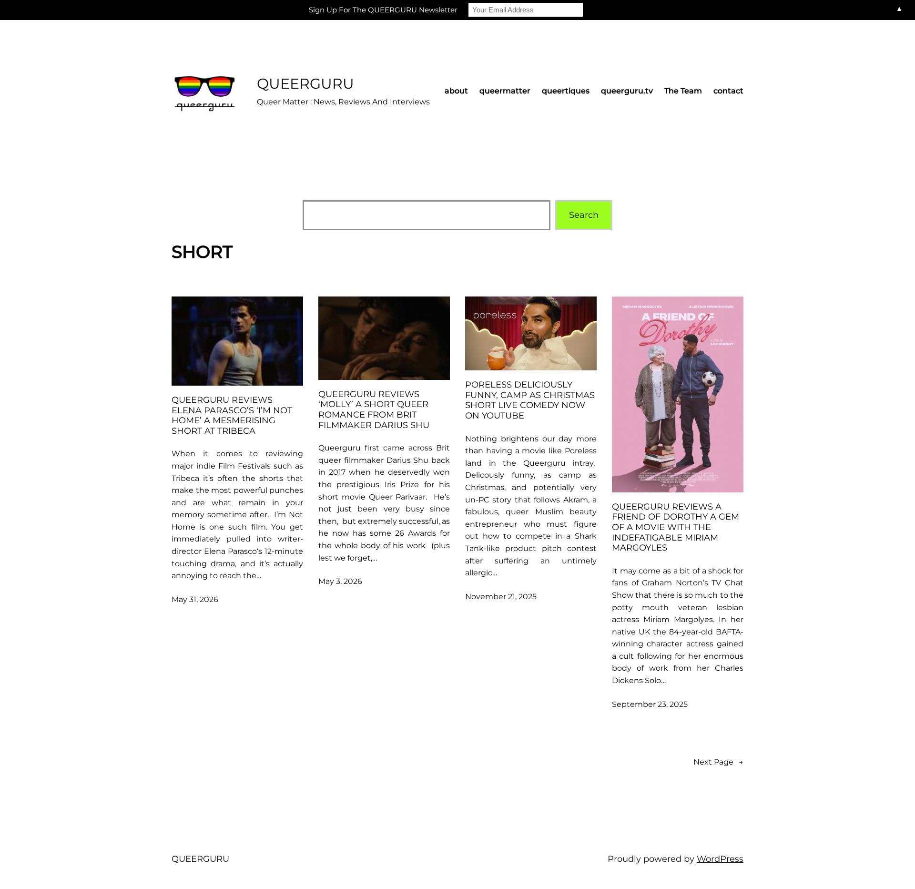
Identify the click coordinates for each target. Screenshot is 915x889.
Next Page (718, 761)
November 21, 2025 (501, 596)
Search (584, 215)
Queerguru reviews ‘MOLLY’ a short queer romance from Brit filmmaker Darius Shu (373, 409)
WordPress (720, 859)
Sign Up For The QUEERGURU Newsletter (383, 9)
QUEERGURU (305, 83)
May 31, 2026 (195, 599)
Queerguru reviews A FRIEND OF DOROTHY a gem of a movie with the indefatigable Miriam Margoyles (675, 527)
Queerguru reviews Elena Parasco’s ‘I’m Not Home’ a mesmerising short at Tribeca (232, 415)
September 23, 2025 (650, 704)
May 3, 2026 (340, 581)
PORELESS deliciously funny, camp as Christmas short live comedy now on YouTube (530, 400)
